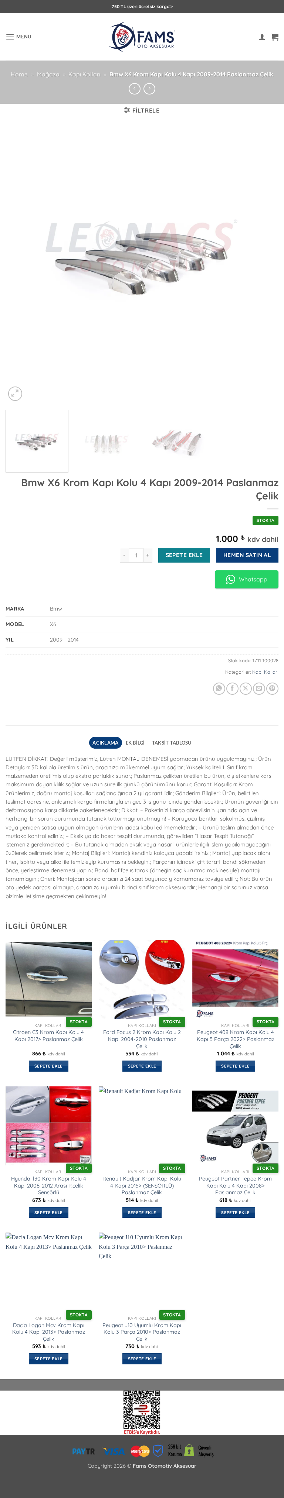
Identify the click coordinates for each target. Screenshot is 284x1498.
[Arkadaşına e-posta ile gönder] (259, 689)
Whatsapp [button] (253, 579)
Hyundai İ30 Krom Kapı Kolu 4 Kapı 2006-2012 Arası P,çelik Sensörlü (48, 1185)
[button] (18, 37)
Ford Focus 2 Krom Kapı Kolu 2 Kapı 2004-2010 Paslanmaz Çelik (142, 1039)
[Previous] (20, 266)
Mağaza (48, 74)
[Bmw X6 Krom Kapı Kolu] (142, 1412)
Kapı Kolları (84, 74)
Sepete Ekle (184, 555)
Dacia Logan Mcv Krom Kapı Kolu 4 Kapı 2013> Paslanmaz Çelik (48, 1332)
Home (19, 74)
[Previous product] (149, 89)
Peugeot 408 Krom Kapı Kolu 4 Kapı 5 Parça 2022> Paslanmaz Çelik (235, 1039)
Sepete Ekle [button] (48, 1066)
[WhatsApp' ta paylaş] (219, 689)
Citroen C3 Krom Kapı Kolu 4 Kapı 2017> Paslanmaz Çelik (48, 1035)
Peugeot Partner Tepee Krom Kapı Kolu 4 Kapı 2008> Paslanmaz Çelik (235, 1185)
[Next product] (134, 89)
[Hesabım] (262, 37)
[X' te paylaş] (246, 689)
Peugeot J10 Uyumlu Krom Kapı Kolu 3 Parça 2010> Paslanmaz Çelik (141, 1332)
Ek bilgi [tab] (135, 743)
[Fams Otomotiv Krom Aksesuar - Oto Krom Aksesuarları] (142, 37)
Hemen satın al (247, 555)
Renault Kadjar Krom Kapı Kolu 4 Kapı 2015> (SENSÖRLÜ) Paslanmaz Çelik (141, 1185)
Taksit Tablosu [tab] (172, 743)
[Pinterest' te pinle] (272, 689)
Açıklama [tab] (105, 743)
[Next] (263, 266)
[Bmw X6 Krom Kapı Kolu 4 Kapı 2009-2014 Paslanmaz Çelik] (142, 266)
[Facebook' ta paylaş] (232, 689)
